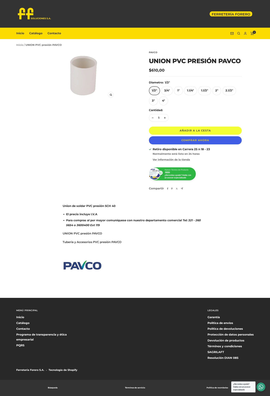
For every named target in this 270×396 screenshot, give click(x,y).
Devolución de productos (226, 340)
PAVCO (153, 52)
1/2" (154, 90)
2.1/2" (229, 90)
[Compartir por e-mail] (182, 189)
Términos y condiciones (225, 346)
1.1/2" (204, 90)
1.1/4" (190, 90)
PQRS (20, 345)
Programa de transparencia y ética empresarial (41, 337)
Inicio (20, 33)
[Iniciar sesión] (245, 33)
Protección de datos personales (231, 334)
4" (163, 100)
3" (153, 100)
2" (216, 90)
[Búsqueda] (238, 33)
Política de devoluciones (225, 329)
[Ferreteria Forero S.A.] (135, 33)
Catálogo (35, 33)
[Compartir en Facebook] (167, 189)
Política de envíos (220, 323)
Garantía (214, 317)
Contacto (54, 33)
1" (178, 90)
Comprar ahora (195, 140)
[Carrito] (252, 33)
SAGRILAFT (216, 352)
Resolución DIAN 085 (223, 358)
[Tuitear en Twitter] (176, 189)
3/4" (167, 90)
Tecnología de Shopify (63, 369)
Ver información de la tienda (171, 159)
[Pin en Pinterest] (172, 189)
